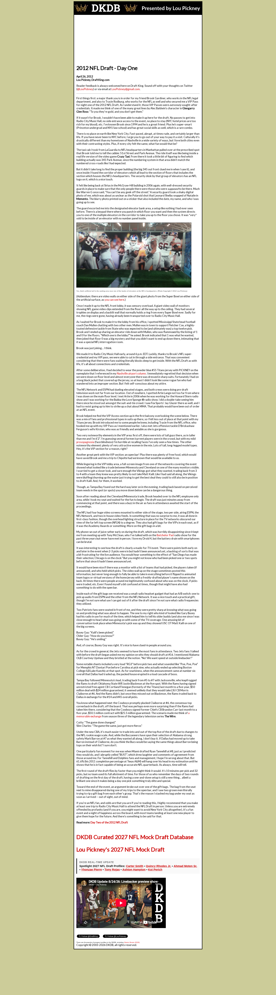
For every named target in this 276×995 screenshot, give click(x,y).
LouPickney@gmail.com (125, 89)
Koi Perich (155, 869)
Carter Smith (134, 866)
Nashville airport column (131, 373)
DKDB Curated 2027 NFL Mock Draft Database (134, 836)
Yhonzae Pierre (91, 869)
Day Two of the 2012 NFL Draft (109, 822)
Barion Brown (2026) (132, 942)
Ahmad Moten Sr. (185, 866)
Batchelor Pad (165, 535)
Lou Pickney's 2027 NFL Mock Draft (120, 849)
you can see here (114, 299)
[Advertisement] (138, 38)
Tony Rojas (112, 869)
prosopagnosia (85, 442)
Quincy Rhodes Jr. (158, 866)
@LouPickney (85, 89)
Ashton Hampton (134, 869)
